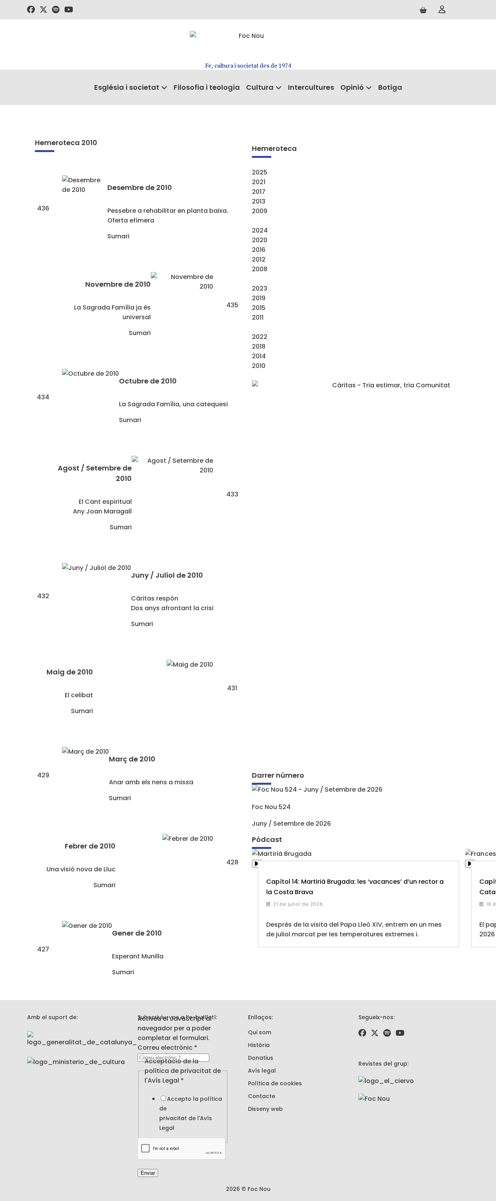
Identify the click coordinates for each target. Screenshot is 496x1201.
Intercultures (311, 87)
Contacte (261, 1096)
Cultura (260, 87)
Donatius (260, 1058)
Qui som (259, 1032)
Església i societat (126, 87)
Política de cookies (275, 1083)
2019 (258, 298)
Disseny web (265, 1109)
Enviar (148, 1173)
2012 (258, 259)
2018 (258, 346)
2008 (259, 269)
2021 (258, 182)
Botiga (390, 87)
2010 (258, 365)
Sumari (118, 236)
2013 (258, 201)
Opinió (352, 87)
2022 (259, 336)
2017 (258, 191)
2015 (258, 307)
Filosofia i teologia (207, 87)
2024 (260, 230)
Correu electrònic (167, 1047)
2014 (259, 356)
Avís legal (262, 1070)
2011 (258, 317)
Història (259, 1045)
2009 (259, 211)
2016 (258, 249)
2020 (259, 240)
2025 (259, 172)
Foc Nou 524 (271, 806)
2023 (259, 288)
